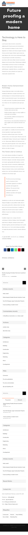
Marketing (9, 238)
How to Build (5, 516)
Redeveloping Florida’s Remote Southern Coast (14, 297)
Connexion (5, 375)
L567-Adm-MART (6, 236)
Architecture (21, 236)
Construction (4, 238)
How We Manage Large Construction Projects (13, 301)
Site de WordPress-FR (8, 386)
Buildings (5, 345)
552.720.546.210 (9, 499)
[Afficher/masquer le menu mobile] (25, 3)
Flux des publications (8, 379)
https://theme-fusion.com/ (11, 504)
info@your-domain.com (10, 501)
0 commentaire (14, 276)
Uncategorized (6, 364)
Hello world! (6, 293)
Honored (12, 514)
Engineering (5, 353)
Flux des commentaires (8, 383)
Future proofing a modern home (10, 304)
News (4, 360)
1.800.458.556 (11, 497)
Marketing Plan (13, 516)
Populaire (8, 400)
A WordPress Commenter (9, 316)
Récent (20, 400)
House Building (19, 514)
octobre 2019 (6, 327)
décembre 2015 (6, 330)
